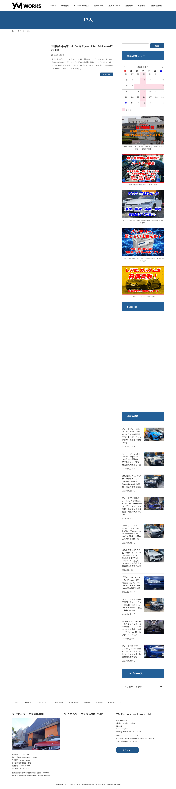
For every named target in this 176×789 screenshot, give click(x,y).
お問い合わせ (113, 702)
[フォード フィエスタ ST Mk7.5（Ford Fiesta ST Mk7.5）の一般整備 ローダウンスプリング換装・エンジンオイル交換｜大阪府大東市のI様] (154, 504)
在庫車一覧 (59, 702)
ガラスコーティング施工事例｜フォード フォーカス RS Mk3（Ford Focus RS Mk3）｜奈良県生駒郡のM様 (132, 605)
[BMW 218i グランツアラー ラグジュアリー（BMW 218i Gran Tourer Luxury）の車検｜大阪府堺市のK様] (154, 481)
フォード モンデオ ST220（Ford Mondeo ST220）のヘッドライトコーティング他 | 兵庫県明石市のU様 (131, 651)
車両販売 (28, 702)
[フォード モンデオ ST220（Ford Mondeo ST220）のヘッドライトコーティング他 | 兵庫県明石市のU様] (154, 651)
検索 (157, 46)
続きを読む (107, 74)
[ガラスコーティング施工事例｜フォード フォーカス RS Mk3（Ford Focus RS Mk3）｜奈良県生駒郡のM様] (154, 605)
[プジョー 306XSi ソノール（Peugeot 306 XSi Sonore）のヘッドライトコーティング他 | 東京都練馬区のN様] (154, 583)
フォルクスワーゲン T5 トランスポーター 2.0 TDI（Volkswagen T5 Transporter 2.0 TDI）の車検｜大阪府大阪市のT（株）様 (131, 532)
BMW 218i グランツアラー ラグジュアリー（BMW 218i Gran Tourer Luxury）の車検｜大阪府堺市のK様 (131, 481)
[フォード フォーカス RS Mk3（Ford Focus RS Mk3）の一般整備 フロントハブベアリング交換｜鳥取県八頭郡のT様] (154, 434)
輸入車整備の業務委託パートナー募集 (143, 185)
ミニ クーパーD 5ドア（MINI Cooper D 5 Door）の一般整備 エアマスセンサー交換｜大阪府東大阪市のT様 (131, 459)
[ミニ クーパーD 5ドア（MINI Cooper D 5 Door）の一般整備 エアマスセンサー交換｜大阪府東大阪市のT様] (154, 459)
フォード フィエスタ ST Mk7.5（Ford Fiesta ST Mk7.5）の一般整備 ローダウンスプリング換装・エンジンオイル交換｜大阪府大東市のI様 (132, 506)
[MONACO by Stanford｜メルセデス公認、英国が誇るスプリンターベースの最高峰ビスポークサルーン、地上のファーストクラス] (154, 627)
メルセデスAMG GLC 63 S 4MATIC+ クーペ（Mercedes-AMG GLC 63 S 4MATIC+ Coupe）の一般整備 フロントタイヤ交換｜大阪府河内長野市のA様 (132, 558)
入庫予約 (99, 702)
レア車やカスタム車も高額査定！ (143, 296)
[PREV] (124, 67)
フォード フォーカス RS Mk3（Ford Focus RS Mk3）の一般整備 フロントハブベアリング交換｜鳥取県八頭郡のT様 (131, 436)
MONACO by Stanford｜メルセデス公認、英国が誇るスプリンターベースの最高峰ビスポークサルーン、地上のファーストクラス (131, 628)
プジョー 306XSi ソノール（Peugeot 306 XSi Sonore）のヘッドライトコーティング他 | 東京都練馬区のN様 (131, 582)
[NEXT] (161, 67)
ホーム (16, 702)
